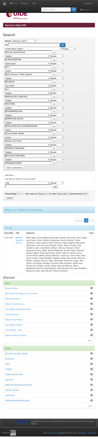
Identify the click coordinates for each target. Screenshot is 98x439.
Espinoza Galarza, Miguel (15, 335)
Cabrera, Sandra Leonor (15, 304)
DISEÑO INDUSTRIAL (14, 374)
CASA (7, 364)
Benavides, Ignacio (12, 298)
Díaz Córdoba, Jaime (13, 330)
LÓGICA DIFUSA (12, 390)
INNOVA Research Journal (19, 240)
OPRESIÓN (9, 395)
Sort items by (31, 193)
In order (53, 193)
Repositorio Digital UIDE (15, 25)
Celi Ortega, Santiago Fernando (18, 309)
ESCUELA (9, 379)
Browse (24, 3)
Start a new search (14, 167)
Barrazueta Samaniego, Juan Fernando (21, 293)
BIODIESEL (9, 358)
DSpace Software (50, 432)
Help (34, 3)
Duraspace (82, 432)
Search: (8, 41)
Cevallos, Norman (12, 314)
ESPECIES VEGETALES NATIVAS (18, 385)
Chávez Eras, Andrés (13, 319)
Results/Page (11, 193)
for (6, 44)
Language (88, 3)
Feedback (92, 432)
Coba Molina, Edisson (14, 324)
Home (14, 3)
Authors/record (76, 193)
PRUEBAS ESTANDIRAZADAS (17, 400)
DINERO (8, 369)
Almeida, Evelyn (11, 288)
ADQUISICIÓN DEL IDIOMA (16, 353)
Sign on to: (87, 9)
